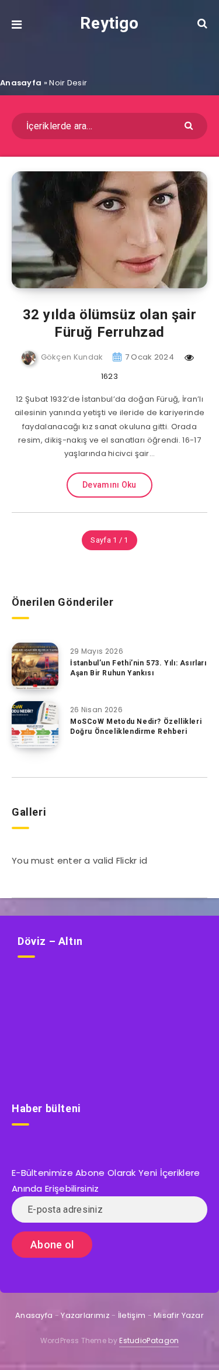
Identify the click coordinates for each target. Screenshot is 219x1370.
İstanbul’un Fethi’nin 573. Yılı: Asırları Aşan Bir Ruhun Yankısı (138, 668)
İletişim (131, 1315)
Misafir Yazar (179, 1315)
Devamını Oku (109, 484)
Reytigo (109, 23)
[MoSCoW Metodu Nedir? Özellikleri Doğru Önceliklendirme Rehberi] (35, 724)
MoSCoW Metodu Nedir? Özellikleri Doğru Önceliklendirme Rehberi (135, 726)
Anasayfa (20, 82)
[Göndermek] (190, 125)
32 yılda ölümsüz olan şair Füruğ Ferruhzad (110, 323)
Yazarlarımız (85, 1315)
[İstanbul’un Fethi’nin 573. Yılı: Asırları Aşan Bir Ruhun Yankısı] (35, 666)
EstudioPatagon (149, 1340)
